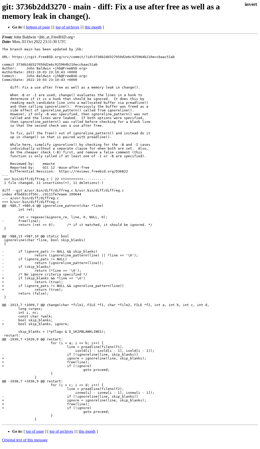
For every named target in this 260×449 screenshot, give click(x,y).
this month (93, 27)
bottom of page (38, 27)
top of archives (67, 27)
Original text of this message (24, 440)
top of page (35, 431)
